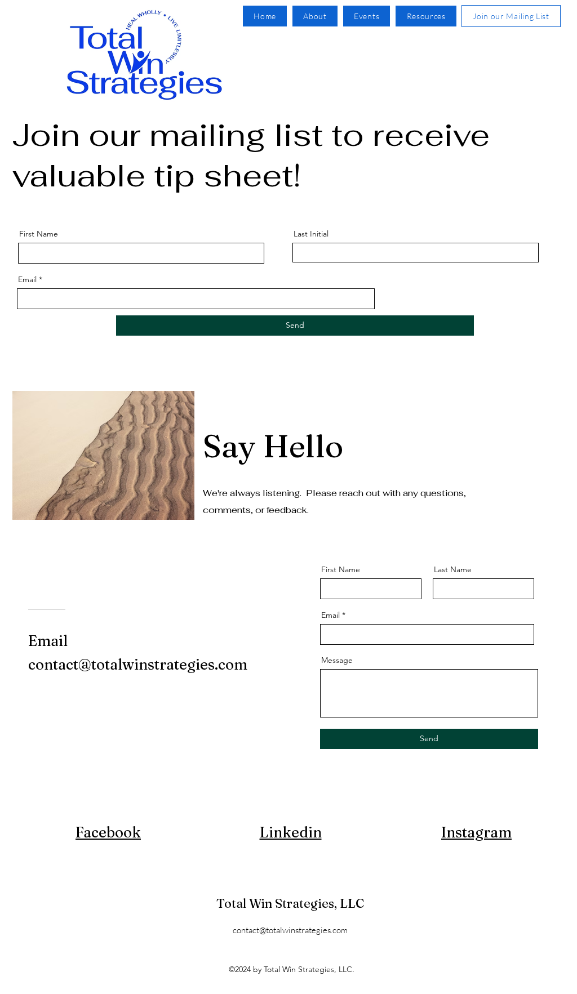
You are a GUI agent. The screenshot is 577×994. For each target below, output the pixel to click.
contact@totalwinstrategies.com (290, 930)
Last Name (453, 569)
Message (337, 660)
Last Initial (311, 234)
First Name (38, 234)
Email (27, 279)
